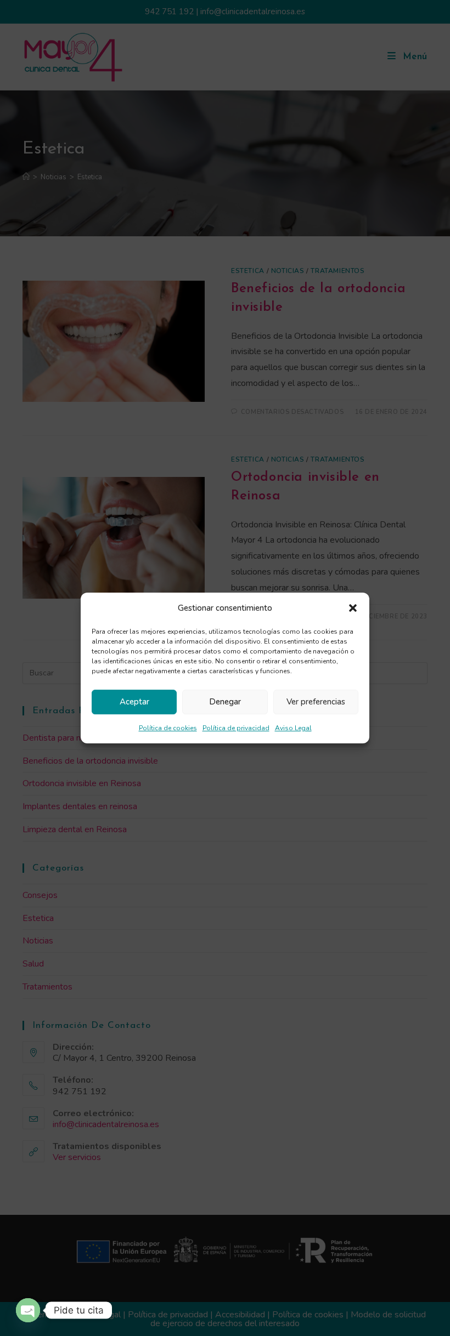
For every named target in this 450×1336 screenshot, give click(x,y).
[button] (352, 607)
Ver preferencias (315, 701)
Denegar (225, 701)
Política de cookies (168, 728)
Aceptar (134, 701)
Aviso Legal (293, 728)
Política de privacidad (236, 728)
